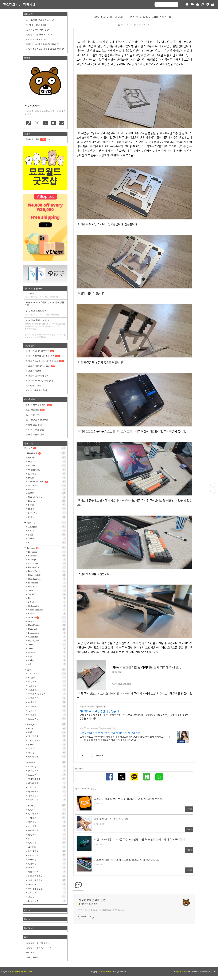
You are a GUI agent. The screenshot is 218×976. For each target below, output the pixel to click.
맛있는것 (46, 843)
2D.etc (46, 644)
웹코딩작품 (46, 736)
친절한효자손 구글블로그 (38, 943)
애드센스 (46, 752)
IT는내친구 (46, 453)
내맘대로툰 (46, 783)
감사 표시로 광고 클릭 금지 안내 (41, 20)
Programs (46, 548)
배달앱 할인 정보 (34, 425)
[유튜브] (45, 123)
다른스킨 (46, 715)
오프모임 (46, 775)
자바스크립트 (46, 740)
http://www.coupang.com (91, 706)
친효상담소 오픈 (33, 385)
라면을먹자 (46, 851)
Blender (46, 598)
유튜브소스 (46, 795)
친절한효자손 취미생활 (19, 4)
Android (46, 660)
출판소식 (46, 822)
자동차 (46, 517)
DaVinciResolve (46, 571)
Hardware (46, 501)
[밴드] (159, 777)
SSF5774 (42, 295)
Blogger (46, 677)
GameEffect (46, 637)
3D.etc (46, 648)
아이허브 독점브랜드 (42, 313)
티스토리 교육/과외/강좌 (37, 376)
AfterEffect (46, 563)
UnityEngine (46, 629)
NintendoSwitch (46, 497)
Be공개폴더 (46, 901)
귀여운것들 (46, 830)
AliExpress (46, 527)
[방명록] (197, 4)
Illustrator (46, 556)
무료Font (46, 652)
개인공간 (46, 805)
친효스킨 (46, 685)
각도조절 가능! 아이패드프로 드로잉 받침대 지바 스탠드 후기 (134, 17)
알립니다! (46, 809)
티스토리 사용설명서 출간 (40, 366)
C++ (46, 656)
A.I (46, 664)
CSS (46, 732)
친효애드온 (46, 698)
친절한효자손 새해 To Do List (39, 34)
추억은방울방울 (46, 888)
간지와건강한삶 (46, 876)
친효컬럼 (46, 702)
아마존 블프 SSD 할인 (38, 405)
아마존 (46, 531)
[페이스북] (109, 777)
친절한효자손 (106, 972)
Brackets (46, 614)
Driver (46, 478)
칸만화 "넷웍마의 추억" (37, 390)
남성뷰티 (46, 834)
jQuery (46, 744)
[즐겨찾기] (29, 123)
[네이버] (146, 777)
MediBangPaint (46, 579)
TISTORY (46, 674)
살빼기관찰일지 (46, 880)
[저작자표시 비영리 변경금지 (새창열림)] (109, 755)
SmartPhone (46, 485)
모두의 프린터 (32, 957)
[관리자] (207, 4)
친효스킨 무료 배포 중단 (37, 30)
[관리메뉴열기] (213, 485)
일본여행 (46, 863)
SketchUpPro (46, 606)
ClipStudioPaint (46, 575)
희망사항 (46, 893)
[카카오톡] (134, 777)
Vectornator (46, 590)
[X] (121, 777)
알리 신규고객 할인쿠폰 (37, 420)
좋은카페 (46, 847)
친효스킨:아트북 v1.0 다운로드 (42, 356)
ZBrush (46, 602)
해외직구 (46, 522)
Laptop (46, 505)
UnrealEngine (46, 625)
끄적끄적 (46, 787)
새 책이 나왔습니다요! (36, 25)
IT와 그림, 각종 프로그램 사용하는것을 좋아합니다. (102, 910)
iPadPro (46, 489)
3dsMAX (46, 594)
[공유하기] (85, 755)
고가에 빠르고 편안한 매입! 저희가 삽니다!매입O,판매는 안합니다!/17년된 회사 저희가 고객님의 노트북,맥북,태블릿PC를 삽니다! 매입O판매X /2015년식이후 (125, 738)
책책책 (46, 868)
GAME (46, 493)
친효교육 (46, 710)
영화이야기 (46, 872)
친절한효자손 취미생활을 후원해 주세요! (45, 49)
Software (46, 617)
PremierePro (46, 567)
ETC (46, 542)
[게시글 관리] (89, 755)
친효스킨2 (46, 690)
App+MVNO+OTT (46, 482)
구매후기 (46, 818)
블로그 (46, 669)
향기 (46, 838)
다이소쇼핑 (46, 855)
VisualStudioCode (46, 610)
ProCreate (46, 587)
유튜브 (46, 748)
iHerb (46, 535)
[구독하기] (213, 491)
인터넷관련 (46, 757)
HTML (46, 728)
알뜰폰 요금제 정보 (35, 434)
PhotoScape (46, 583)
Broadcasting (46, 633)
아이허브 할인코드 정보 (45, 324)
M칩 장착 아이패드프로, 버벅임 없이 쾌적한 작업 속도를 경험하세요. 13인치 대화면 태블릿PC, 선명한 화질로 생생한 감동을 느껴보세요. (134, 717)
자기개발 (46, 826)
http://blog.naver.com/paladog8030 (95, 728)
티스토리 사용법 (33, 371)
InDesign (46, 560)
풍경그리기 (46, 770)
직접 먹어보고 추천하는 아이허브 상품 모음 (44, 303)
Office (46, 621)
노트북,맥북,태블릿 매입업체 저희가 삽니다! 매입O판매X (110, 732)
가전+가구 (46, 513)
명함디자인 (46, 800)
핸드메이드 (46, 791)
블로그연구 (46, 719)
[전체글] (192, 4)
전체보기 (44, 448)
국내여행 (46, 859)
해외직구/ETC (126, 25)
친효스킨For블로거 (46, 694)
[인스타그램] (37, 123)
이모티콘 (46, 766)
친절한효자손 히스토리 (36, 39)
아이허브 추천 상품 (35, 429)
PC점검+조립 (46, 469)
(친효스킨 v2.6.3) (27, 971)
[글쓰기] (202, 4)
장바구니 (46, 457)
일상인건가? (46, 814)
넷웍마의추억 (46, 779)
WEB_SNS (46, 724)
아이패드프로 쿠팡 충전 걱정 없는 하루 (100, 711)
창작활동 (46, 762)
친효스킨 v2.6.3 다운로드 (40, 351)
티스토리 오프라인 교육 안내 (39, 380)
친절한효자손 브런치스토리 (39, 947)
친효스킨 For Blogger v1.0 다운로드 (44, 361)
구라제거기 (31, 952)
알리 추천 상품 (33, 415)
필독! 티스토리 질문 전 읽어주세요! (42, 44)
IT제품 (46, 509)
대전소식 (46, 884)
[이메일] (62, 123)
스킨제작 (46, 681)
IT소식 (46, 461)
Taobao (46, 539)
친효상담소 (46, 706)
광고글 (46, 897)
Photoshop (46, 552)
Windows (46, 466)
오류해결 (46, 474)
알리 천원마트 (35, 410)
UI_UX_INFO (46, 641)
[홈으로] (187, 4)
